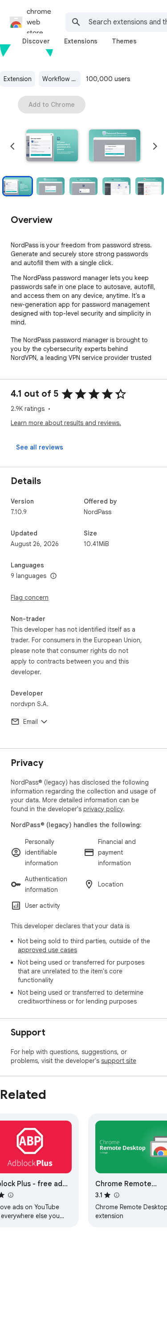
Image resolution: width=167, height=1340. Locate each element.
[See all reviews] (40, 447)
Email (30, 722)
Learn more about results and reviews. (66, 423)
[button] (52, 146)
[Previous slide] (12, 146)
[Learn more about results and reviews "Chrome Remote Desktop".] (116, 1195)
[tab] (36, 41)
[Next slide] (155, 146)
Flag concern (30, 598)
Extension (18, 79)
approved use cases (47, 950)
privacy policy (103, 809)
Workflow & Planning (61, 79)
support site (118, 1061)
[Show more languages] (53, 576)
